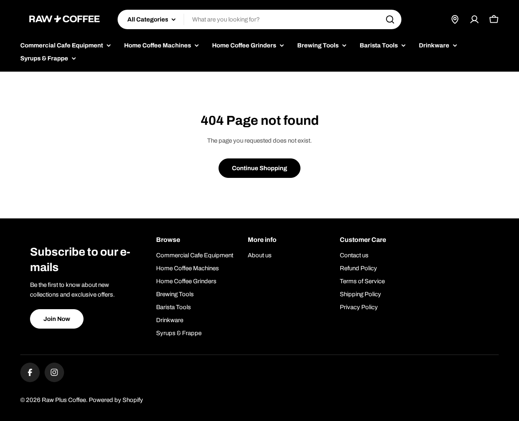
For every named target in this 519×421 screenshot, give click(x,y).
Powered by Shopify (116, 400)
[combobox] (259, 19)
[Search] (390, 19)
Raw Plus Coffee (64, 400)
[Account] (474, 19)
